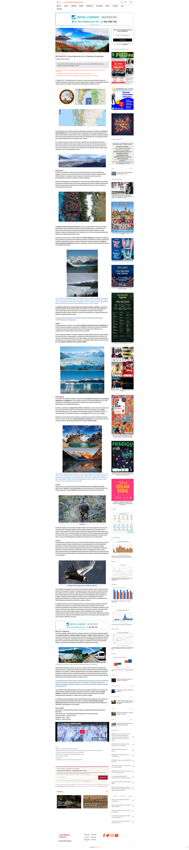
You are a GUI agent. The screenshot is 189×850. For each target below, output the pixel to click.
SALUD (107, 6)
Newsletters (93, 839)
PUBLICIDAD (93, 837)
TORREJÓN (73, 6)
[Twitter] (125, 2)
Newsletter (59, 9)
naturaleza (62, 54)
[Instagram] (121, 2)
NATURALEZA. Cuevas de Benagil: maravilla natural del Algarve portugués (73, 73)
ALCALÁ (66, 6)
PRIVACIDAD (87, 834)
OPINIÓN (113, 675)
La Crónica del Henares (73, 2)
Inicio (59, 6)
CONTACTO (86, 837)
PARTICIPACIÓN (87, 840)
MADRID (81, 6)
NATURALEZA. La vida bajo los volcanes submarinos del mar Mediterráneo (66, 804)
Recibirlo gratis (103, 777)
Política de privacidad (87, 780)
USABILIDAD (93, 834)
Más (122, 6)
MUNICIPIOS (89, 6)
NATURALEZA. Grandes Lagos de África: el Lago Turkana (93, 804)
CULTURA (115, 6)
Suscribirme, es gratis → (103, 786)
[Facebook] (123, 2)
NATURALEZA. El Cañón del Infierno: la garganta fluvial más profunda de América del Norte (77, 75)
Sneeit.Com (97, 847)
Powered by (119, 44)
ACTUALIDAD (99, 6)
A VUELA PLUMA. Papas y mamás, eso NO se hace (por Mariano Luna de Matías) (125, 702)
